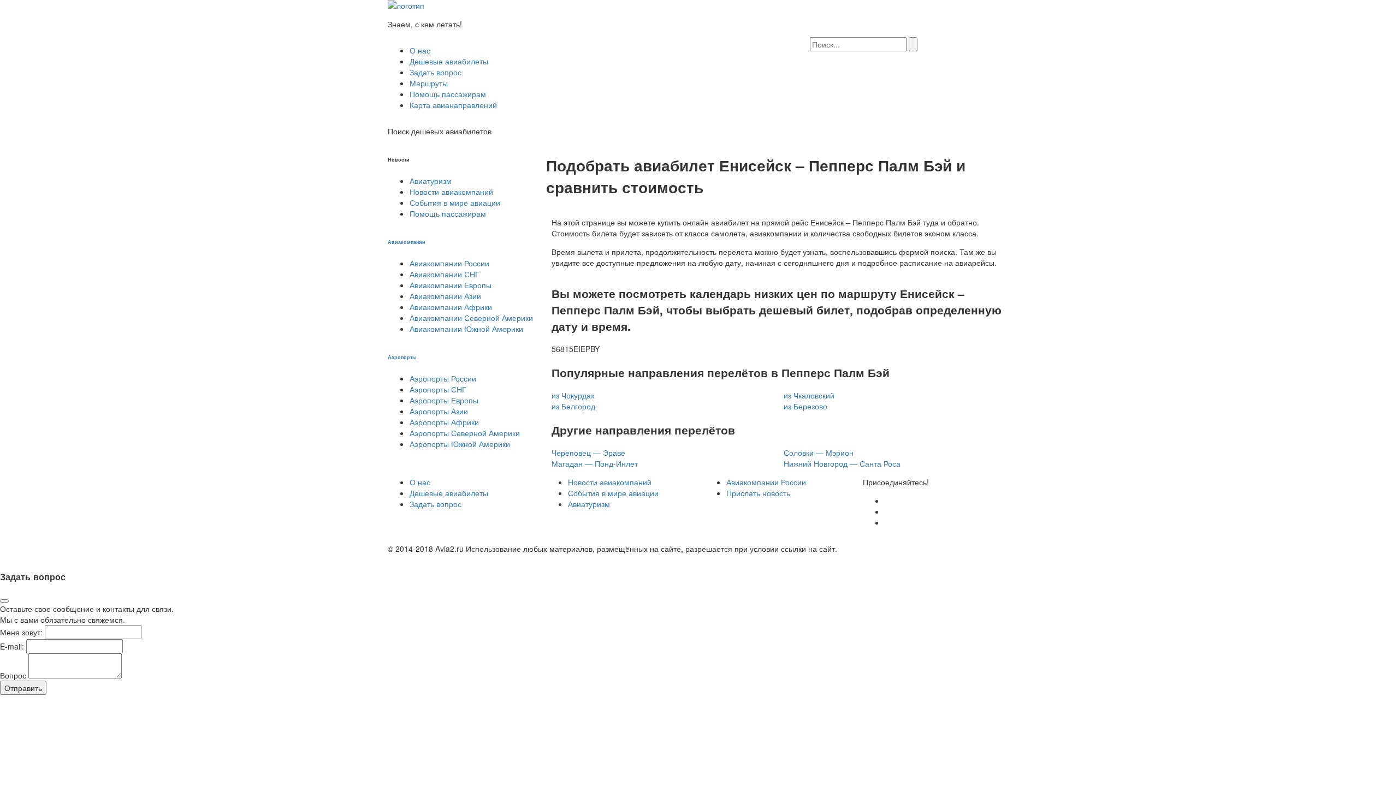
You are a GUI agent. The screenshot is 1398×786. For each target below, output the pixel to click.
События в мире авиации (455, 202)
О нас (420, 50)
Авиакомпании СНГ (444, 274)
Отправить (23, 687)
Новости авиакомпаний (451, 191)
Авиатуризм (431, 180)
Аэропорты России (443, 378)
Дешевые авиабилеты (449, 61)
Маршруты (429, 83)
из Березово (805, 406)
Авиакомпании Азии (445, 295)
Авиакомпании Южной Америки (466, 328)
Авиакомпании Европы (450, 284)
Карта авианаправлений (453, 104)
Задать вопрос (435, 72)
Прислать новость (758, 492)
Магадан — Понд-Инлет (595, 463)
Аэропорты (402, 357)
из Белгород (573, 406)
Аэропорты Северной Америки (465, 432)
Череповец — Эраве (588, 452)
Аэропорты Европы (444, 400)
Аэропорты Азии (439, 411)
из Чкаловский (809, 395)
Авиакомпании (406, 242)
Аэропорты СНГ (438, 389)
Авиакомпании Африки (451, 306)
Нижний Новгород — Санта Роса (842, 463)
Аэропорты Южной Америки (460, 443)
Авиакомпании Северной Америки (471, 317)
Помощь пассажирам (448, 93)
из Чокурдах (573, 395)
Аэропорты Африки (444, 421)
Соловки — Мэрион (819, 452)
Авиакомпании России (449, 263)
